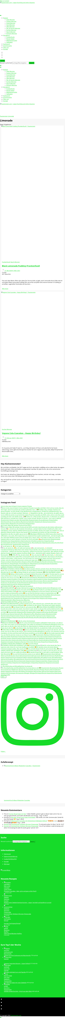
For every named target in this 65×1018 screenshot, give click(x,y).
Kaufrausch (6, 44)
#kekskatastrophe (11, 40)
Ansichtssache (7, 46)
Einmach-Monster (11, 33)
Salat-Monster (10, 20)
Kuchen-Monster (11, 30)
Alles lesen (5, 289)
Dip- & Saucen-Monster (13, 28)
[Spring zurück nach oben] (0, 1017)
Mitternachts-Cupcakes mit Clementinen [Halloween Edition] (29, 821)
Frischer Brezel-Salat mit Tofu (17, 814)
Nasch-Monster (11, 32)
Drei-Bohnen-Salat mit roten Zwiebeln (15, 983)
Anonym (6, 824)
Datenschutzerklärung (10, 856)
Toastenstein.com (16, 1015)
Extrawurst (6, 35)
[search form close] (0, 65)
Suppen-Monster (11, 21)
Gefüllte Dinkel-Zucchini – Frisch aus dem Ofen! (18, 991)
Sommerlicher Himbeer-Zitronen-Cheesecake (24, 824)
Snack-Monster (10, 23)
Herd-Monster (10, 25)
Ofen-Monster (10, 27)
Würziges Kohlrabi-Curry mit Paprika (15, 972)
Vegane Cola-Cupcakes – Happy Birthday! (21, 433)
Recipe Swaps (10, 39)
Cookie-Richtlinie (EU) (10, 859)
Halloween (9, 42)
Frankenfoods (10, 37)
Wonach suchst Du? (6, 63)
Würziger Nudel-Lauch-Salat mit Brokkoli (23, 817)
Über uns (6, 47)
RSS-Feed (6, 864)
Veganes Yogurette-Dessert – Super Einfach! (17, 963)
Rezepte (5, 18)
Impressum (7, 854)
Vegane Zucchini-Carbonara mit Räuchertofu (17, 955)
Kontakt (5, 49)
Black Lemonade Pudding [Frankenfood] (21, 265)
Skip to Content (4, 1)
